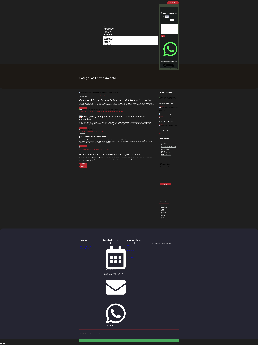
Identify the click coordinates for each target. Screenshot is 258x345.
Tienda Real (107, 31)
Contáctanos (108, 34)
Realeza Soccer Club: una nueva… (167, 130)
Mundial (101, 131)
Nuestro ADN (108, 29)
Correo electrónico (165, 20)
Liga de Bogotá (103, 94)
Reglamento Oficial (85, 248)
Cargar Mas (83, 166)
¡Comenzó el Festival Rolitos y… (167, 103)
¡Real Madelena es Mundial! (93, 137)
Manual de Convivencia (86, 246)
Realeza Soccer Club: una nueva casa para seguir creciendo (109, 154)
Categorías (88, 111)
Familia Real (96, 94)
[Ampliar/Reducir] (0, 343)
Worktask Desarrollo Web (96, 333)
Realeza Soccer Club (104, 149)
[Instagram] (173, 65)
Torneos (109, 94)
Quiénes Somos (109, 28)
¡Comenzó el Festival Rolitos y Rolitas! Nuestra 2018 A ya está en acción (115, 100)
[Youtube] (169, 65)
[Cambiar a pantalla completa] (1, 343)
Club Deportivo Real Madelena (86, 94)
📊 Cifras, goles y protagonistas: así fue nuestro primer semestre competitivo (112, 117)
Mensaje (163, 23)
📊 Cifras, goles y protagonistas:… (167, 114)
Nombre (163, 16)
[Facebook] (165, 65)
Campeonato (82, 111)
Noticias (106, 32)
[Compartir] (3, 343)
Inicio (105, 27)
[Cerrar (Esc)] (4, 343)
